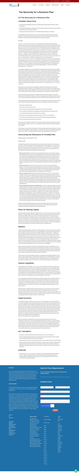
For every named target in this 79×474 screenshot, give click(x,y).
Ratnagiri (59, 447)
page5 (45, 429)
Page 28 (45, 453)
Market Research (12, 433)
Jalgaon (59, 444)
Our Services (11, 421)
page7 (45, 447)
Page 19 (45, 461)
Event (10, 428)
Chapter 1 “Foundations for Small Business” (27, 43)
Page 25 (45, 459)
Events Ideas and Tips (34, 436)
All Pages (32, 437)
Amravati (59, 441)
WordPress (18, 472)
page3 (45, 433)
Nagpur (59, 438)
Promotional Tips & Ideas (34, 421)
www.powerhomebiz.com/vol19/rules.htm (28, 58)
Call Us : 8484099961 (66, 1)
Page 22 (45, 455)
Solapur (59, 451)
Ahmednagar (60, 435)
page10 (45, 439)
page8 (45, 445)
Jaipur (59, 434)
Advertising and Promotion (35, 444)
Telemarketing (11, 425)
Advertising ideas (33, 418)
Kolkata (59, 431)
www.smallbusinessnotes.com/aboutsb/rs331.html (30, 316)
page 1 (45, 427)
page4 (45, 431)
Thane (59, 417)
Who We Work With (13, 383)
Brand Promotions (12, 427)
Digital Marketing (12, 430)
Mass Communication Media (35, 446)
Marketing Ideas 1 (33, 424)
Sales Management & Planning (36, 443)
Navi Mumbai (60, 419)
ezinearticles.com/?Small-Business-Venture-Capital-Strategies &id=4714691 (35, 275)
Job (9, 416)
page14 (45, 437)
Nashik (59, 437)
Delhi (59, 423)
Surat (59, 432)
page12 (45, 443)
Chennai (59, 428)
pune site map (46, 422)
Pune (59, 420)
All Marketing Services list (35, 439)
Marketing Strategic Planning (35, 440)
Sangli (59, 448)
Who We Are (11, 367)
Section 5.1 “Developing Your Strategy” (32, 353)
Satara (59, 450)
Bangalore (60, 425)
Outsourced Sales (12, 424)
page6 (45, 449)
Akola (59, 440)
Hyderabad (60, 429)
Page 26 (45, 457)
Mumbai (59, 416)
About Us (10, 414)
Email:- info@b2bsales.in (55, 1)
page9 (45, 435)
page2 (45, 425)
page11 (45, 441)
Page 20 (45, 463)
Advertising (11, 434)
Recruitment (11, 431)
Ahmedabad (60, 426)
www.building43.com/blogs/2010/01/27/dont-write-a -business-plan (45, 49)
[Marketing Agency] (14, 5)
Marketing (11, 422)
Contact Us (11, 417)
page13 (45, 451)
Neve (10, 472)
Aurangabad (60, 443)
